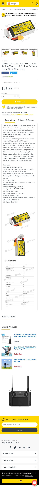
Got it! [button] (19, 481)
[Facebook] (10, 447)
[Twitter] (15, 447)
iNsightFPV (4, 61)
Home (3, 9)
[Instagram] (19, 447)
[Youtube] (29, 447)
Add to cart (21, 102)
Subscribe (19, 430)
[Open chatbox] (34, 483)
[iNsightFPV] (12, 3)
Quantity (4, 93)
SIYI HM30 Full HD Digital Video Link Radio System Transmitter (25, 335)
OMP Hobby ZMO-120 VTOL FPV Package (25, 360)
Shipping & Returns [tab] (26, 120)
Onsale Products (9, 326)
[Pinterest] (24, 447)
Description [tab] (10, 120)
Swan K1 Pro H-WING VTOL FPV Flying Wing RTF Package (25, 348)
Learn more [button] (29, 476)
